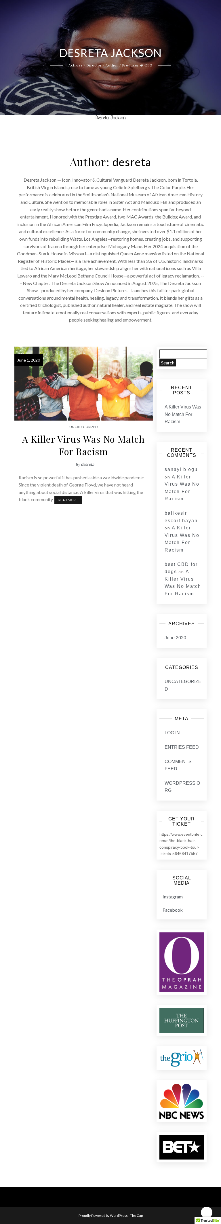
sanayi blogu (181, 469)
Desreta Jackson (111, 117)
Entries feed (182, 747)
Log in (172, 732)
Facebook (173, 910)
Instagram (173, 896)
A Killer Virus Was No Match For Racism (83, 445)
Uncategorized (83, 427)
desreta (87, 464)
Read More (68, 500)
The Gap (136, 1215)
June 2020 (175, 637)
